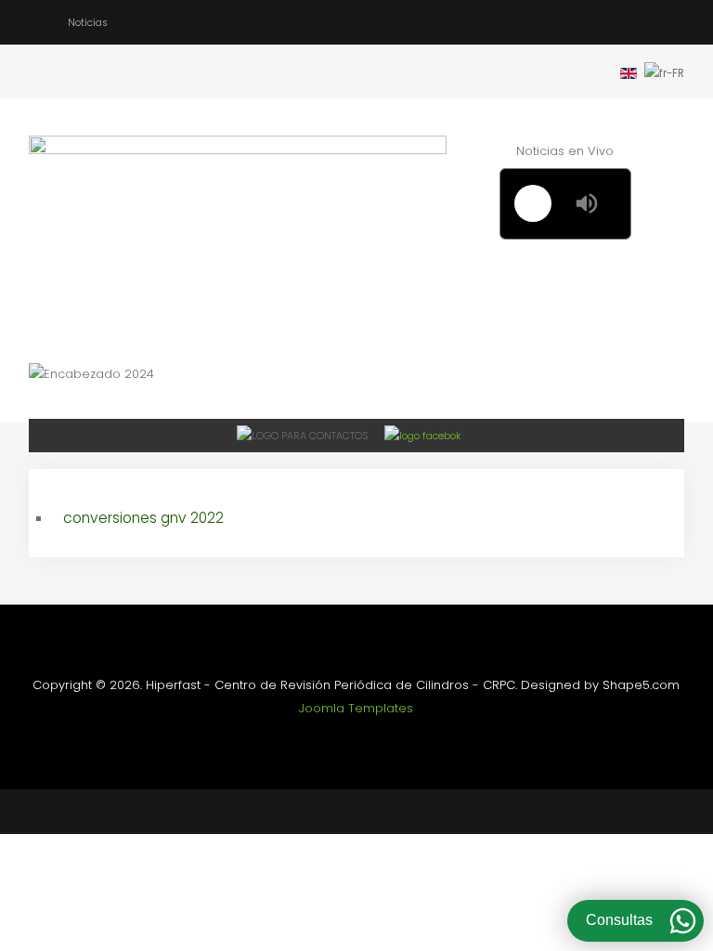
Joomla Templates (356, 708)
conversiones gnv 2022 (143, 518)
